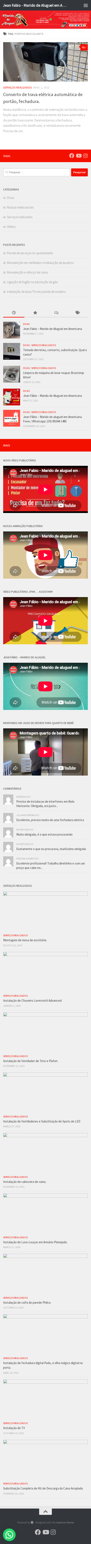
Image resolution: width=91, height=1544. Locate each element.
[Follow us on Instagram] (85, 155)
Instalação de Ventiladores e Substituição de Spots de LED (41, 1121)
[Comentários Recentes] (56, 313)
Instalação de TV (14, 1428)
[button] (9, 1534)
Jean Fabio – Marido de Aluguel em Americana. (53, 329)
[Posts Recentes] (13, 313)
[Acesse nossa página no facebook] (71, 155)
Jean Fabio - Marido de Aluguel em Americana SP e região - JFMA (35, 5)
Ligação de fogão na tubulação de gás (32, 282)
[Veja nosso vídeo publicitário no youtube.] (78, 155)
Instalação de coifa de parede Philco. (27, 1302)
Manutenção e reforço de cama (27, 272)
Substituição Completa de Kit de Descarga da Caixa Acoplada (43, 1488)
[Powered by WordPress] (32, 1522)
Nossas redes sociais (20, 207)
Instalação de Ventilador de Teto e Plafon (30, 1061)
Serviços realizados (17, 87)
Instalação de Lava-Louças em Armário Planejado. (35, 1242)
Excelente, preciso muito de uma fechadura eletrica (50, 820)
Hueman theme (65, 1522)
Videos (11, 227)
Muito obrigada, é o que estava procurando (44, 834)
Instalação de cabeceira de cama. (24, 1182)
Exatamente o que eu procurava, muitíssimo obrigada (51, 849)
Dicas (10, 198)
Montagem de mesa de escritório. (25, 940)
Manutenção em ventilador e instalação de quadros (40, 263)
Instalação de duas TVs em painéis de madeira (36, 292)
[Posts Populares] (35, 313)
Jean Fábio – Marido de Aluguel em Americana (52, 396)
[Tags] (77, 313)
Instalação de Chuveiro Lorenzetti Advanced (32, 1000)
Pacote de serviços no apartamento (30, 253)
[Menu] (85, 5)
